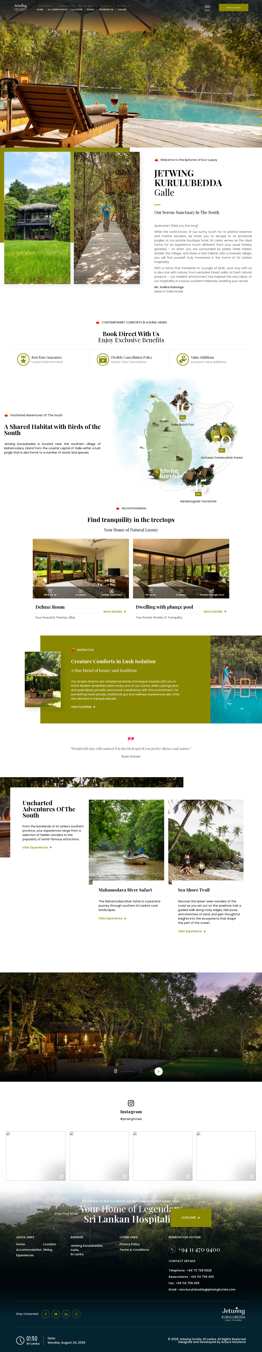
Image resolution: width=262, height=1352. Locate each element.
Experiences (106, 9)
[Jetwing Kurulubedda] (21, 7)
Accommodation (57, 9)
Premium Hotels (86, 6)
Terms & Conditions (134, 1250)
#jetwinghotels (131, 1119)
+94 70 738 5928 (199, 1270)
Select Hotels (106, 6)
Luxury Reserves (65, 6)
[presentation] (159, 1071)
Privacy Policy (130, 1244)
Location (76, 9)
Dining (91, 9)
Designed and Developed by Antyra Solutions (212, 1342)
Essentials (122, 6)
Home (40, 9)
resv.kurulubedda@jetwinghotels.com (207, 1289)
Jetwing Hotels (45, 6)
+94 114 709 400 (202, 1277)
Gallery (122, 9)
